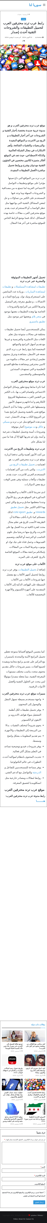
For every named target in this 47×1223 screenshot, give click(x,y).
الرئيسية (25, 14)
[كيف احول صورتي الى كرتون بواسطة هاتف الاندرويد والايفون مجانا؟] (34, 1060)
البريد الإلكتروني (39, 1175)
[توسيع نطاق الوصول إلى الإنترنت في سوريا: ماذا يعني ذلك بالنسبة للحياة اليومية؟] (12, 1036)
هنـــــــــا (40, 800)
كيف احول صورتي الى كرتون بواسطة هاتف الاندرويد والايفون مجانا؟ (35, 1070)
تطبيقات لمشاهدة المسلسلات (29, 286)
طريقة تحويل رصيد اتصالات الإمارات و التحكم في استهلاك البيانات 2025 (13, 1070)
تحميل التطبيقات (27, 569)
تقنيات (19, 14)
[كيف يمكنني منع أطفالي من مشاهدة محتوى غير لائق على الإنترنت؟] (34, 1036)
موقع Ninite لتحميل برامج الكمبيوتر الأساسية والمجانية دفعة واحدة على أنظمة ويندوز (13, 1119)
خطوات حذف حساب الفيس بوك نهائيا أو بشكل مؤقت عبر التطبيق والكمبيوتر (13, 1094)
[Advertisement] (23, 96)
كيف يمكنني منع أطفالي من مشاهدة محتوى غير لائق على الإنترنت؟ (35, 1046)
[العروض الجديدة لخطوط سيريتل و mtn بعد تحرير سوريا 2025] (34, 1109)
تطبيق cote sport (23, 512)
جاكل (40, 426)
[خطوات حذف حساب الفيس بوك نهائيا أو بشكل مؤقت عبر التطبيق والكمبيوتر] (12, 1084)
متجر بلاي (36, 316)
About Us (21, 1219)
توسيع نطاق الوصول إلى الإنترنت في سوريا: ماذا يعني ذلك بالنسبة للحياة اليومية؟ (13, 1046)
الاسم (43, 1167)
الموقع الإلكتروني (40, 1184)
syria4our (38, 37)
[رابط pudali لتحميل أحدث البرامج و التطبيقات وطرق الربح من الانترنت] (34, 1084)
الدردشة (37, 772)
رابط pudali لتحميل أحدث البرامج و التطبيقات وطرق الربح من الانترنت (36, 1094)
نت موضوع (30, 426)
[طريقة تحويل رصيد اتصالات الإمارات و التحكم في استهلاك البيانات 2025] (12, 1060)
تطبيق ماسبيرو (37, 321)
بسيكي (6, 421)
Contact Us (30, 1219)
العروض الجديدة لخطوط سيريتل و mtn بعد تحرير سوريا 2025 (35, 1119)
